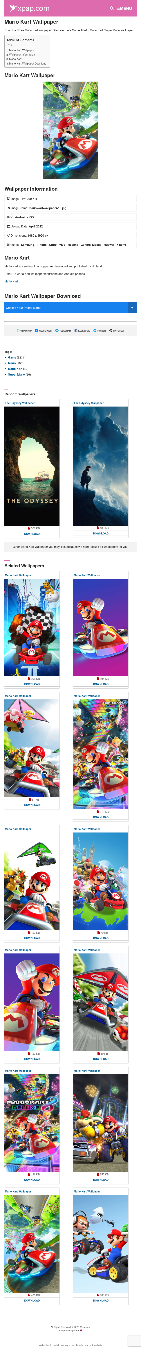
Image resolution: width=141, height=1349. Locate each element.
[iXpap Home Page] (29, 8)
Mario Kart (15, 59)
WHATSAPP (26, 330)
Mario (12, 363)
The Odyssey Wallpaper (20, 403)
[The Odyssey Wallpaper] (31, 466)
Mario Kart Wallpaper (21, 50)
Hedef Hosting (60, 1345)
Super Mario (17, 374)
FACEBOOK (84, 330)
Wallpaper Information (22, 54)
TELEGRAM (65, 330)
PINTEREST (118, 330)
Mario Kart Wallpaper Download (27, 63)
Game (12, 357)
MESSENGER (45, 330)
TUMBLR (101, 330)
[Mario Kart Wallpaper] (70, 130)
